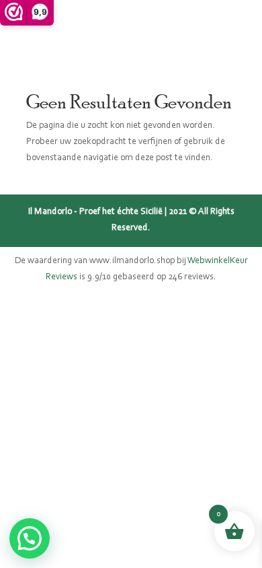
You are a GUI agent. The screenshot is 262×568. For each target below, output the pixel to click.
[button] (29, 538)
